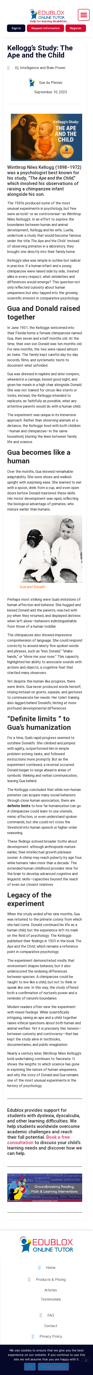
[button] (84, 15)
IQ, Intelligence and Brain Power (40, 68)
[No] (86, 1360)
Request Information (45, 28)
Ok (30, 1366)
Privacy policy (53, 1366)
